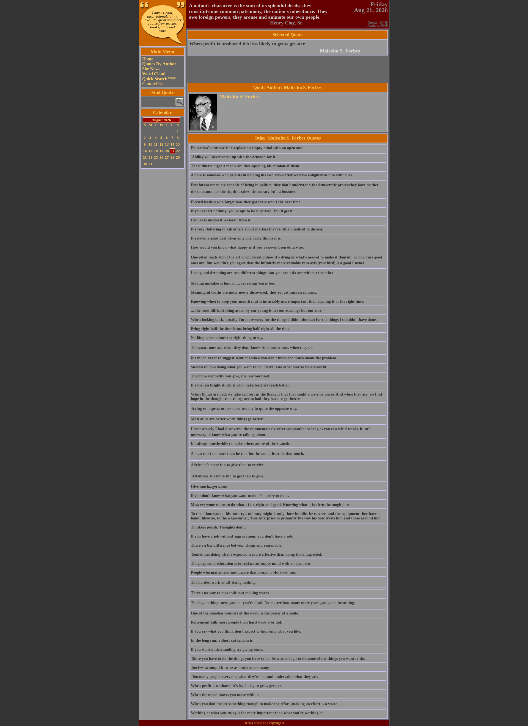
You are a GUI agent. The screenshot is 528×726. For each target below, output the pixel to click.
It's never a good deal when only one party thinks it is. (236, 238)
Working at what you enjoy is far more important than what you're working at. (257, 713)
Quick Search (159, 78)
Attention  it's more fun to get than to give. (227, 476)
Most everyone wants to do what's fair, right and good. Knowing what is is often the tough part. (271, 505)
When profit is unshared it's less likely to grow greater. (247, 43)
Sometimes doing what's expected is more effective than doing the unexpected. (256, 554)
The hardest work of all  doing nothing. (224, 582)
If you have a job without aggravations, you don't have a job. (242, 536)
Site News (151, 68)
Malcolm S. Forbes (340, 51)
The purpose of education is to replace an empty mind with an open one (250, 563)
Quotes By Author (159, 64)
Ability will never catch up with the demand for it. (233, 157)
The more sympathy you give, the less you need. (230, 376)
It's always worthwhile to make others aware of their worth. (240, 444)
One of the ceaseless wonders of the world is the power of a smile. (245, 613)
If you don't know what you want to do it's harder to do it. (240, 496)
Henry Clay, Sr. (286, 23)
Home (147, 59)
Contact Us (152, 83)
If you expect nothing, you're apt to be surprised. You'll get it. (242, 211)
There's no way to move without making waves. (230, 593)
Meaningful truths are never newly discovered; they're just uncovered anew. (254, 292)
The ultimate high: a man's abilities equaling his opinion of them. (245, 166)
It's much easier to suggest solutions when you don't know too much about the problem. (264, 358)
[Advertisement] (163, 252)
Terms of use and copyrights (264, 723)
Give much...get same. (209, 487)
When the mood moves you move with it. (225, 695)
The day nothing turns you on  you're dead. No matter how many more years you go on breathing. (273, 603)
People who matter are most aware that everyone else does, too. (243, 573)
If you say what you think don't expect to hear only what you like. (246, 631)
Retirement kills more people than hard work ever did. (236, 622)
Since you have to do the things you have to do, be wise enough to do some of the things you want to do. (278, 659)
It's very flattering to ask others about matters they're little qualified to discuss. (257, 229)
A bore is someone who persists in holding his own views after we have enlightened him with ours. (272, 175)
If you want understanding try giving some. (227, 649)
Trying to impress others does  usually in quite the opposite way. (244, 409)
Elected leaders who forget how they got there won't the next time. (246, 202)
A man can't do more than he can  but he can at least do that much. (247, 454)
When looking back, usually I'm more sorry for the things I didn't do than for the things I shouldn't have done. (284, 320)
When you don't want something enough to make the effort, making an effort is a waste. (264, 704)
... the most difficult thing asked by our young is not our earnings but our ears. (257, 310)
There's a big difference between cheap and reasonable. (236, 545)
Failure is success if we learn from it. (221, 220)
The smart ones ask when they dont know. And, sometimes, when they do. (252, 348)
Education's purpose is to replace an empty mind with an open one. (247, 148)
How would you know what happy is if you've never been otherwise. (247, 247)
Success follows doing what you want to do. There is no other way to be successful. (259, 367)
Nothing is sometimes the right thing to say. (227, 338)
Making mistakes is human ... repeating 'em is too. (233, 283)
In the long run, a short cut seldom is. (222, 640)
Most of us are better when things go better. (227, 419)
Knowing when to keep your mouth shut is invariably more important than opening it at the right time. (277, 301)
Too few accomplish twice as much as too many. (230, 668)
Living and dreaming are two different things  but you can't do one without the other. (262, 273)
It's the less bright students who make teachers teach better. (240, 385)
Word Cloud (154, 73)
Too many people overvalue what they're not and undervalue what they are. (254, 677)
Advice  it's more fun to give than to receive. (228, 465)
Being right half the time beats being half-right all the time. (240, 329)
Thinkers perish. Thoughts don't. (218, 527)
